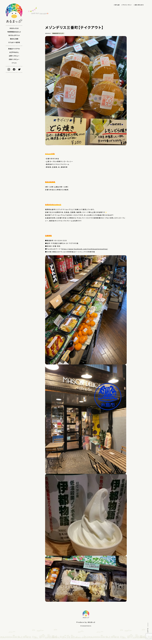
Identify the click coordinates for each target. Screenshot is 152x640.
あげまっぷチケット (14, 35)
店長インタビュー (14, 59)
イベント (14, 63)
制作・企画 (117, 5)
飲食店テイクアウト (14, 49)
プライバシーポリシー (127, 5)
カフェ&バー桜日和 (14, 42)
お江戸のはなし (14, 52)
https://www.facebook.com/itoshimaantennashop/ (85, 249)
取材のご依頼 (14, 39)
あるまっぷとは (14, 28)
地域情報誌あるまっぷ (14, 32)
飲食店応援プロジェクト (58, 33)
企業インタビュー (14, 56)
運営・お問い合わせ (139, 5)
